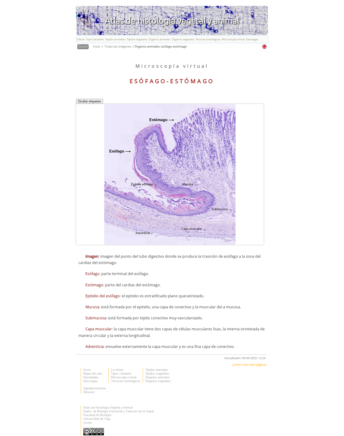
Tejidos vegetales (137, 39)
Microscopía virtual (233, 39)
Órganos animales (159, 39)
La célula (117, 370)
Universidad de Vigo (96, 419)
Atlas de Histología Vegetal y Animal (108, 407)
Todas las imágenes (118, 46)
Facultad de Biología (97, 415)
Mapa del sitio (92, 373)
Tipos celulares (95, 39)
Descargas (252, 39)
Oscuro (83, 46)
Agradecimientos (94, 388)
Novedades (91, 377)
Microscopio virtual (123, 377)
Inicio (97, 46)
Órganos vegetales (183, 39)
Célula (80, 39)
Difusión (88, 392)
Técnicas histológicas (207, 39)
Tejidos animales (115, 39)
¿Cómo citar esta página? (249, 364)
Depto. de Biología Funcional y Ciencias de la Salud (118, 411)
